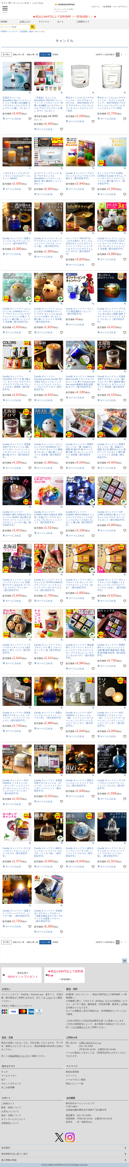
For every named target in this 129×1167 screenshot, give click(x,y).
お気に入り (25, 21)
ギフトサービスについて (13, 1119)
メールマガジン (121, 6)
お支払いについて (10, 1111)
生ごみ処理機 (7, 1087)
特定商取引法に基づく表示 (14, 1154)
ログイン (96, 6)
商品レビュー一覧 (74, 1083)
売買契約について (10, 1123)
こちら (49, 997)
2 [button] (121, 54)
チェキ (4, 1071)
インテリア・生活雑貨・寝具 (20, 31)
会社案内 (5, 1147)
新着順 (55, 54)
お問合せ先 (71, 1037)
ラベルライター (9, 1075)
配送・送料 (71, 989)
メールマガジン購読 (76, 1079)
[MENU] (5, 10)
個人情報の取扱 (9, 1160)
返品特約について (19, 1056)
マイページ (43, 21)
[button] (125, 54)
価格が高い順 (32, 54)
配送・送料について (11, 1107)
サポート (6, 1098)
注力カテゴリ (8, 1066)
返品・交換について (11, 1115)
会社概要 (70, 1098)
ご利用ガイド (82, 21)
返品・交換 (7, 1037)
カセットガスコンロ (11, 1083)
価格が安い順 (18, 54)
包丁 (3, 1079)
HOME (4, 21)
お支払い (6, 989)
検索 (32, 27)
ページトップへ (124, 960)
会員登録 (107, 6)
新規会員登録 (72, 1071)
